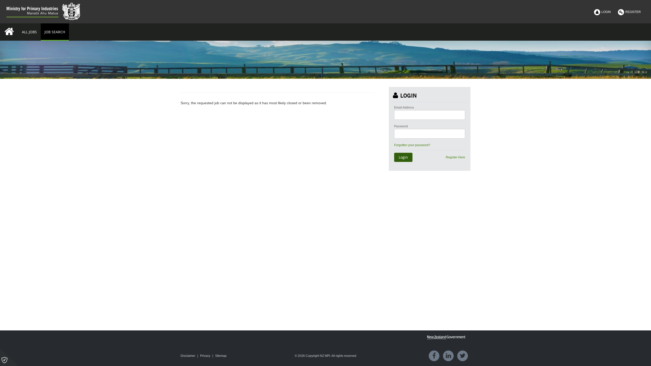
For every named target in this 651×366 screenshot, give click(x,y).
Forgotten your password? (412, 145)
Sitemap (221, 356)
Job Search (55, 31)
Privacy (205, 356)
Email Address (404, 107)
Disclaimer (188, 356)
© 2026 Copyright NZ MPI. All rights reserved (325, 356)
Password (401, 126)
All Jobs (29, 31)
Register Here (455, 157)
